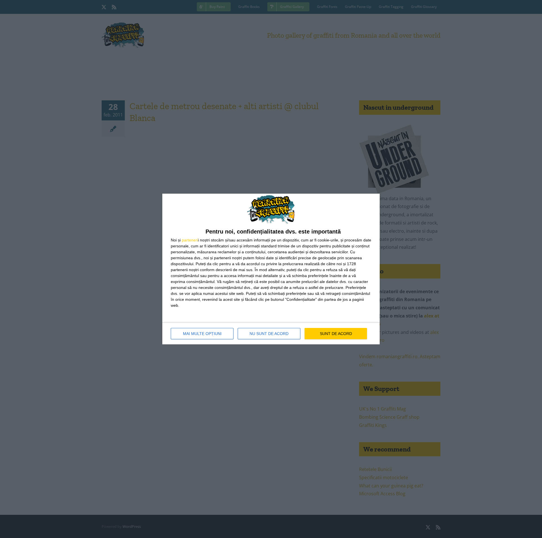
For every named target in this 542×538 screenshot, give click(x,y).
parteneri (190, 240)
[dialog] (271, 269)
